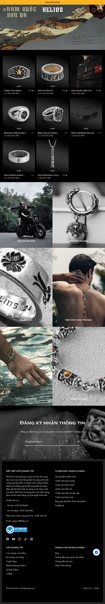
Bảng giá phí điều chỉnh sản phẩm (70, 501)
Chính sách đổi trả (63, 488)
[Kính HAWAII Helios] (86, 114)
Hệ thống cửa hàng (15, 557)
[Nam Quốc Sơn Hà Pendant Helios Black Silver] (86, 71)
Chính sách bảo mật (64, 497)
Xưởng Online (12, 569)
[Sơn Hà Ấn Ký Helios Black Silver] (52, 71)
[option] (52, 25)
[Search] (94, 10)
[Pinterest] (31, 538)
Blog (57, 553)
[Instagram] (19, 538)
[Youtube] (13, 538)
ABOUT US (87, 588)
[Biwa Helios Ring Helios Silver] (52, 114)
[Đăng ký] (78, 441)
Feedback (59, 505)
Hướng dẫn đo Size (64, 561)
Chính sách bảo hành (64, 484)
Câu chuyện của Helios (16, 553)
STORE (96, 588)
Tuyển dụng (11, 561)
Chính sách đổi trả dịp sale (67, 493)
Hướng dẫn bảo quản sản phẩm (69, 557)
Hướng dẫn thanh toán (65, 476)
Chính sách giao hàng (65, 480)
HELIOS (16, 588)
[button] (96, 552)
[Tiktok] (25, 538)
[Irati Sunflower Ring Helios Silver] (19, 156)
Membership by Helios (16, 565)
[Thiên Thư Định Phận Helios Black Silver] (19, 71)
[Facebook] (7, 538)
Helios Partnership (63, 565)
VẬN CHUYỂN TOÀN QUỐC (52, 2)
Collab (9, 573)
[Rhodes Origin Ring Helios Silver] (19, 114)
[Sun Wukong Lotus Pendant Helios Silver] (52, 156)
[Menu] (5, 10)
